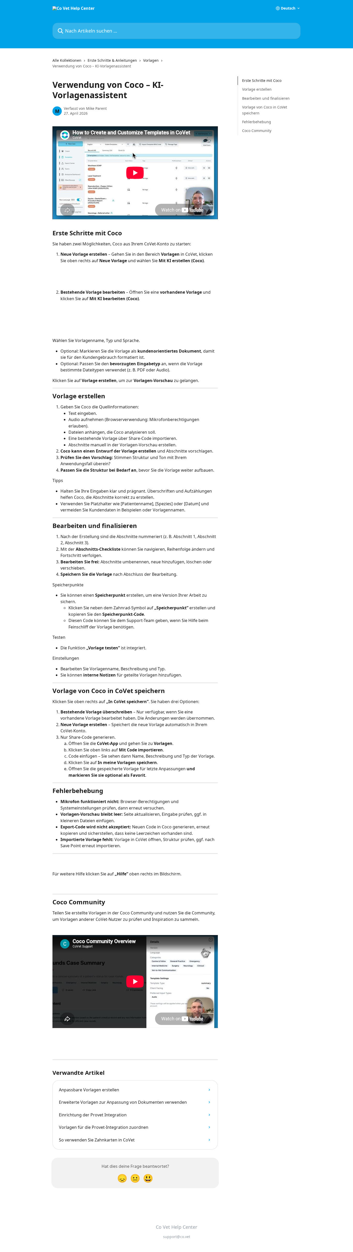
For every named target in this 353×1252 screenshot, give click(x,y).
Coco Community (256, 130)
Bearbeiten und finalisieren (266, 98)
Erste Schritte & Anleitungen (112, 60)
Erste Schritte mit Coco (261, 80)
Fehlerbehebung (256, 121)
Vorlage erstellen (257, 89)
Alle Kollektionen (66, 60)
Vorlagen (151, 60)
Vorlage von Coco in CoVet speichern (264, 110)
